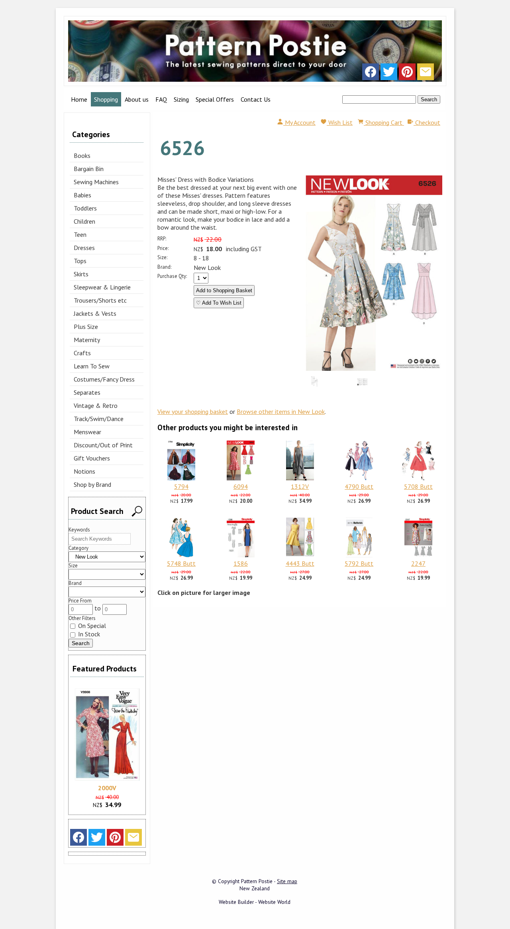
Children (84, 221)
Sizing (181, 99)
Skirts (81, 274)
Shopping (106, 99)
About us (137, 99)
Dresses (84, 248)
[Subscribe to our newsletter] (425, 74)
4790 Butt (359, 486)
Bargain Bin (89, 169)
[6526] (374, 368)
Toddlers (85, 208)
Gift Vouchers (92, 458)
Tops (80, 261)
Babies (82, 195)
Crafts (82, 353)
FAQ (161, 99)
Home (79, 99)
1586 (240, 563)
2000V (107, 788)
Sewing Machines (96, 182)
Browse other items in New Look (281, 411)
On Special (91, 626)
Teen (80, 234)
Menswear (87, 432)
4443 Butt (300, 563)
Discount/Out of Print (103, 445)
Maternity (87, 340)
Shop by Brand (92, 484)
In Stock (88, 634)
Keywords (79, 529)
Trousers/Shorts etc (100, 300)
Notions (84, 471)
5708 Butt (418, 486)
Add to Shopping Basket (224, 290)
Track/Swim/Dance (99, 419)
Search (429, 99)
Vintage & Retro (96, 405)
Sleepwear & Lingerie (102, 287)
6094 (240, 486)
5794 (181, 486)
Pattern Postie (257, 881)
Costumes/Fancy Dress (104, 379)
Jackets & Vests (95, 313)
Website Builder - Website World (254, 901)
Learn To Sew (92, 366)
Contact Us (256, 99)
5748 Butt (181, 563)
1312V (300, 486)
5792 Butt (359, 563)
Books (82, 155)
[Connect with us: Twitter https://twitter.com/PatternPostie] (389, 74)
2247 (418, 563)
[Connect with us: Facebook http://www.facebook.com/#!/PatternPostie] (370, 74)
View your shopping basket (192, 411)
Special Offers (215, 99)
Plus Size (86, 327)
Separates (87, 392)
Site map (287, 881)
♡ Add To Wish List (218, 303)
